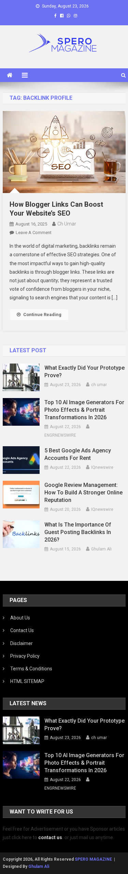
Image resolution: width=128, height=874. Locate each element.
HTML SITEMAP (27, 681)
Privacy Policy (25, 656)
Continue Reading (42, 314)
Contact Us (22, 630)
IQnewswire (102, 467)
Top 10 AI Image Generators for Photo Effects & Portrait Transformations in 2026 (84, 410)
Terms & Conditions (31, 668)
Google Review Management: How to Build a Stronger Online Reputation (83, 492)
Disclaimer (21, 643)
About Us (20, 617)
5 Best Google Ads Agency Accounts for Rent (77, 454)
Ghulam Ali (101, 549)
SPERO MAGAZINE (93, 859)
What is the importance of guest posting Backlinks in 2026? (77, 532)
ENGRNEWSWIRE (60, 435)
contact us (50, 837)
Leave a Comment (34, 232)
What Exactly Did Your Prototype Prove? (84, 372)
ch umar (66, 224)
